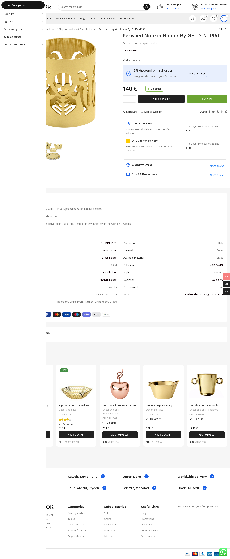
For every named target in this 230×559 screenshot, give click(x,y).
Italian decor (109, 250)
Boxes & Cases (110, 413)
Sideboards (110, 524)
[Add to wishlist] (48, 388)
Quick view (48, 380)
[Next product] (225, 29)
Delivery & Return (150, 530)
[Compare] (48, 372)
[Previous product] (219, 29)
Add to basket (161, 98)
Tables (71, 518)
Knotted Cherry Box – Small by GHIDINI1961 (119, 407)
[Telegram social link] (226, 111)
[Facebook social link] (209, 111)
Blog (143, 513)
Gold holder (216, 265)
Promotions (147, 518)
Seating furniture (77, 513)
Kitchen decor (193, 294)
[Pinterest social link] (218, 111)
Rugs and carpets (77, 536)
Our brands (147, 524)
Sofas (107, 513)
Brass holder (109, 257)
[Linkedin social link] (222, 111)
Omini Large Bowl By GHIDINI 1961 (159, 407)
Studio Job (217, 279)
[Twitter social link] (213, 111)
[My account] (192, 18)
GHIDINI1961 (131, 50)
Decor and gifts (67, 409)
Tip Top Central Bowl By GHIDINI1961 (74, 407)
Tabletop (50, 29)
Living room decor (212, 294)
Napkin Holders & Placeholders (77, 29)
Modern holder (108, 279)
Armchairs (109, 530)
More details (217, 175)
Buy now (207, 98)
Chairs (107, 518)
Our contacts (148, 536)
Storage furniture (77, 530)
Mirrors (108, 536)
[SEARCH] (146, 7)
